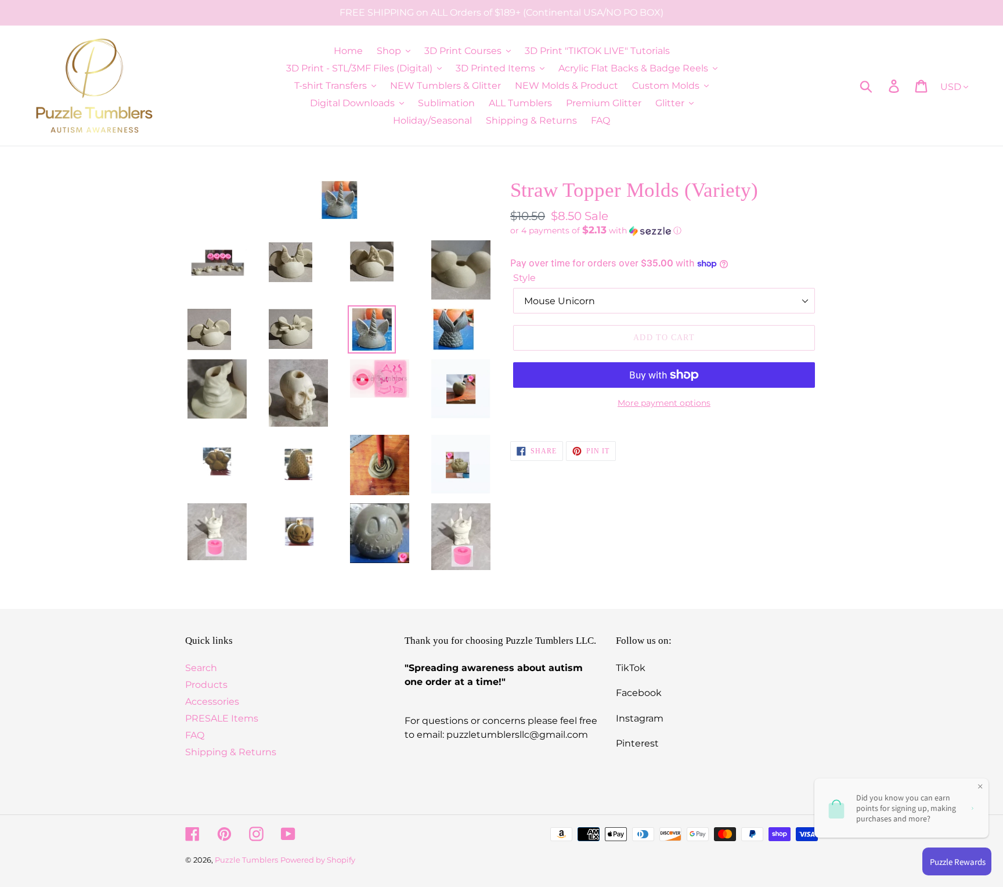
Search (201, 667)
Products (206, 684)
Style (524, 277)
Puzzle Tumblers (246, 859)
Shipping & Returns (230, 752)
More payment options (664, 403)
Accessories (212, 701)
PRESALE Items (221, 718)
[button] (664, 230)
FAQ (194, 735)
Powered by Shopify (317, 859)
